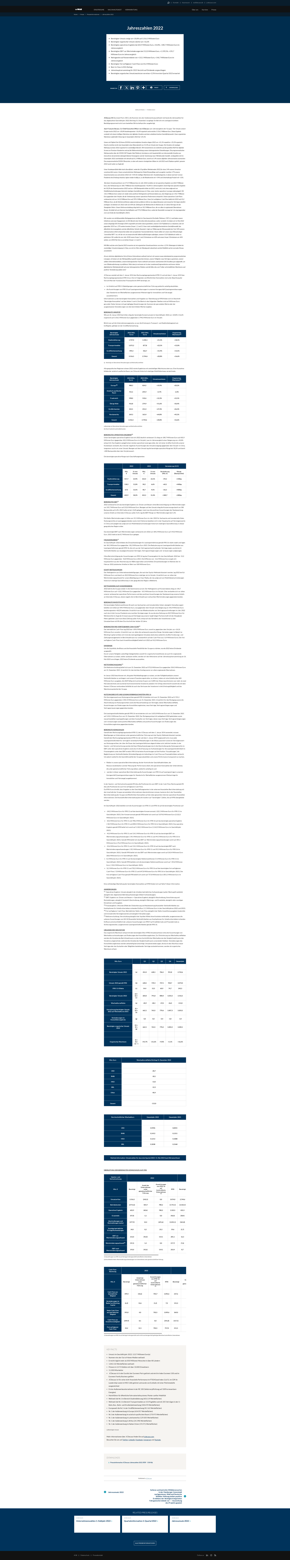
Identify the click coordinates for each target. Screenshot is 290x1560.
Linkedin (132, 1440)
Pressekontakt (98, 1555)
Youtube (158, 1440)
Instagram (147, 1440)
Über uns (195, 10)
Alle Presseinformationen (145, 1543)
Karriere (205, 10)
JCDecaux (149, 1478)
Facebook (139, 1440)
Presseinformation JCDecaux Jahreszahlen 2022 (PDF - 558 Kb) (131, 1462)
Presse (213, 10)
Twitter (125, 1440)
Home (75, 14)
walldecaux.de (198, 3)
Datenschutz (85, 1555)
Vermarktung (131, 10)
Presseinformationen (93, 14)
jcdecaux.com (211, 3)
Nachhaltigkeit (115, 10)
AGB (75, 1555)
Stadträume (99, 10)
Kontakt (176, 3)
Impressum (186, 3)
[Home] (82, 9)
